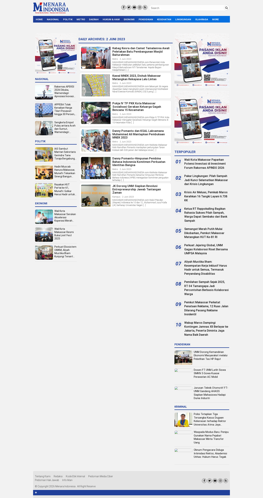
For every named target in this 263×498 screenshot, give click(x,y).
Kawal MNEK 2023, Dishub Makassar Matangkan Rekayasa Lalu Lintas (136, 77)
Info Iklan (67, 480)
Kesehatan (164, 19)
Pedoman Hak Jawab (47, 480)
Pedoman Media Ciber (100, 476)
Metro (81, 19)
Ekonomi (129, 19)
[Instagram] (139, 7)
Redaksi (58, 476)
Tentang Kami (42, 476)
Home (39, 19)
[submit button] (226, 7)
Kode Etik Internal (75, 476)
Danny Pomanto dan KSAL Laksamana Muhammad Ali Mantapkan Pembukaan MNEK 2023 (138, 134)
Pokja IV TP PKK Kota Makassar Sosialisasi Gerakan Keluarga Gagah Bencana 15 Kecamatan (136, 107)
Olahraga (201, 19)
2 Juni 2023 (125, 59)
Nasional (53, 19)
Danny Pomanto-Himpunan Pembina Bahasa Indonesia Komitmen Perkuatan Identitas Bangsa (138, 162)
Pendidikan (146, 19)
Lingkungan (183, 19)
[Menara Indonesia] (51, 12)
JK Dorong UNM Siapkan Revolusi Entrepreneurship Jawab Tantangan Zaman (136, 189)
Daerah (94, 19)
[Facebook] (123, 7)
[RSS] (145, 7)
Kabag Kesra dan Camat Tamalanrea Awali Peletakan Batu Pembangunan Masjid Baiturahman (140, 52)
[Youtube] (134, 7)
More (215, 19)
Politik (67, 19)
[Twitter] (128, 7)
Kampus (116, 197)
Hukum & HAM (111, 19)
